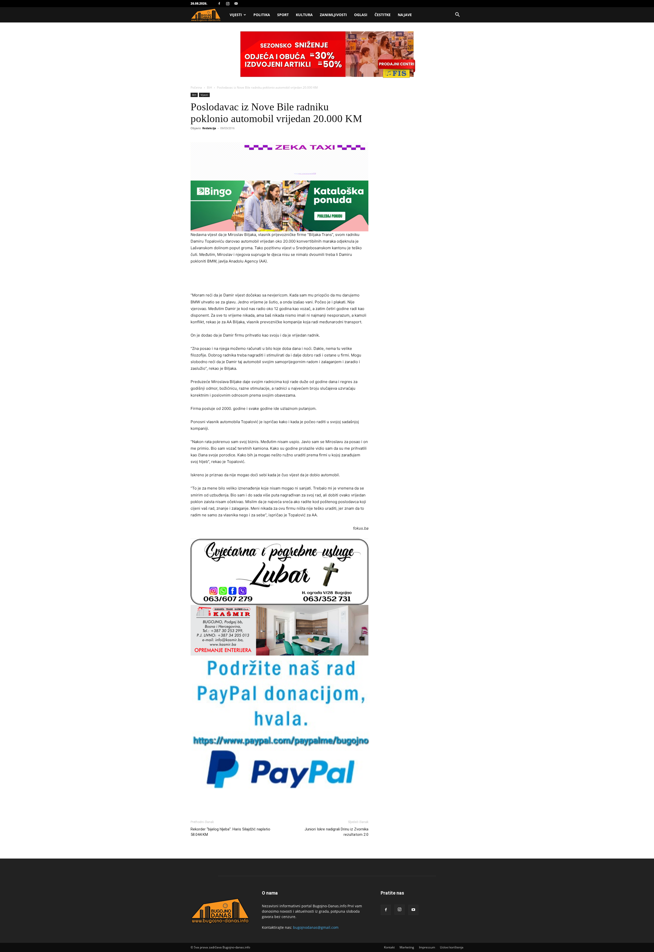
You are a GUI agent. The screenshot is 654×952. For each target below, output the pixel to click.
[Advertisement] (279, 279)
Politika (261, 14)
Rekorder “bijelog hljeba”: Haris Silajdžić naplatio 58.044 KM (230, 832)
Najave (405, 14)
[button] (457, 15)
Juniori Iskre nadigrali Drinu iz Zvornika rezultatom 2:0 (336, 832)
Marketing (407, 947)
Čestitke (383, 14)
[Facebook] (219, 3)
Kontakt (389, 947)
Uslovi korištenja (451, 947)
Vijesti (236, 14)
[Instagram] (227, 3)
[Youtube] (236, 3)
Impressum (427, 947)
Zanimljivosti (333, 14)
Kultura (304, 14)
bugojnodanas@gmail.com (315, 927)
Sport (283, 14)
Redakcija (209, 128)
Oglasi (360, 14)
